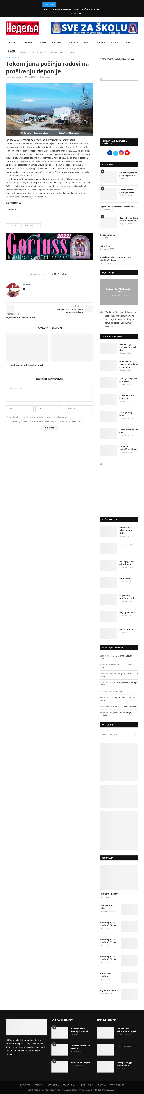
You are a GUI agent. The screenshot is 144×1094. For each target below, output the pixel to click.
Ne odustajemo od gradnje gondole (128, 174)
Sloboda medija (107, 235)
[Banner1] (119, 762)
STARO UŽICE (69, 1085)
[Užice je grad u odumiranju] (108, 565)
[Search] (136, 59)
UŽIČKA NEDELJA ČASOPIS (92, 9)
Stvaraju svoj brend (125, 414)
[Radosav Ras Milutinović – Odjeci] (27, 347)
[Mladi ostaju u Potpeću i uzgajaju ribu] (108, 348)
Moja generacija (127, 612)
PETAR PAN (25, 1085)
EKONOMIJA (73, 43)
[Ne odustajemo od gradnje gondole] (108, 177)
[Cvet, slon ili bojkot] (59, 1067)
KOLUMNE (56, 43)
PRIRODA (39, 1085)
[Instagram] (71, 13)
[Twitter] (67, 13)
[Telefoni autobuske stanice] (59, 1050)
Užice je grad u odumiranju (126, 563)
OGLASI (76, 9)
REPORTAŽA (53, 1085)
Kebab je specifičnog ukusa (128, 448)
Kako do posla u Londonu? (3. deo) (108, 924)
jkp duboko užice (31, 225)
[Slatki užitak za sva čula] (108, 433)
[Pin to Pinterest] (63, 274)
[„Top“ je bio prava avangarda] (108, 382)
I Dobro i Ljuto (109, 893)
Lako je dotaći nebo (106, 907)
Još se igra (105, 246)
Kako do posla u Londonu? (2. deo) (108, 941)
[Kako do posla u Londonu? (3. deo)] (129, 926)
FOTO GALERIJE (117, 1085)
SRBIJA (87, 43)
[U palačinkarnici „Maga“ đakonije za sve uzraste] (108, 365)
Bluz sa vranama (127, 629)
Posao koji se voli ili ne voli (125, 706)
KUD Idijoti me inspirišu (126, 397)
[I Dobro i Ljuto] (119, 877)
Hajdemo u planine (109, 990)
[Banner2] (119, 796)
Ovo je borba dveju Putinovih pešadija (128, 219)
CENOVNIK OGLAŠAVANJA (61, 9)
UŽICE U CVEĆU (87, 1085)
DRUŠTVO (27, 43)
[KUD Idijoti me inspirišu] (108, 399)
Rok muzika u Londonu (106, 975)
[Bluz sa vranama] (108, 633)
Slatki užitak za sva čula (128, 431)
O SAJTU (45, 9)
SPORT (127, 43)
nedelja (18, 77)
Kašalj (119, 691)
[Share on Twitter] (60, 274)
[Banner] (119, 830)
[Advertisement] (119, 115)
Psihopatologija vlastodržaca (124, 1064)
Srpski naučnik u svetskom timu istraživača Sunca (115, 258)
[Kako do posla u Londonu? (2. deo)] (129, 943)
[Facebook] (63, 13)
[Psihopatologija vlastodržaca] (105, 1067)
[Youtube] (75, 13)
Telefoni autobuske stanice (80, 1047)
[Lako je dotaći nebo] (129, 909)
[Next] (61, 4)
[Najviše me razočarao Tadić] (108, 599)
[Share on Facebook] (58, 274)
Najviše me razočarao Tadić (127, 597)
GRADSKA (12, 43)
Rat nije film (125, 578)
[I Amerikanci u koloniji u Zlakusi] (108, 194)
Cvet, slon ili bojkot (80, 1062)
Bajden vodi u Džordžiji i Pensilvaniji (117, 206)
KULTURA (101, 43)
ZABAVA (102, 1085)
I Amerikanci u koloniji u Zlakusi (127, 191)
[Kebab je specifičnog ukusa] (108, 450)
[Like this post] (55, 274)
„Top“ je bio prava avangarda (128, 380)
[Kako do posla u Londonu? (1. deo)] (129, 960)
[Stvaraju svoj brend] (108, 416)
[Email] (80, 13)
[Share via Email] (66, 274)
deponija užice (14, 225)
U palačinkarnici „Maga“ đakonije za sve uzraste (128, 364)
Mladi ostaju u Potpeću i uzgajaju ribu (128, 347)
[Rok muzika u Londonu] (129, 977)
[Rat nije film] (108, 582)
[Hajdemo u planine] (129, 994)
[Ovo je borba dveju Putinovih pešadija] (108, 222)
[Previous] (58, 4)
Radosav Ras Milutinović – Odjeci (27, 365)
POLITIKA (42, 43)
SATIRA (114, 43)
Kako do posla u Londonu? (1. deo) (108, 958)
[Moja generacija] (108, 616)
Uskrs (102, 673)
